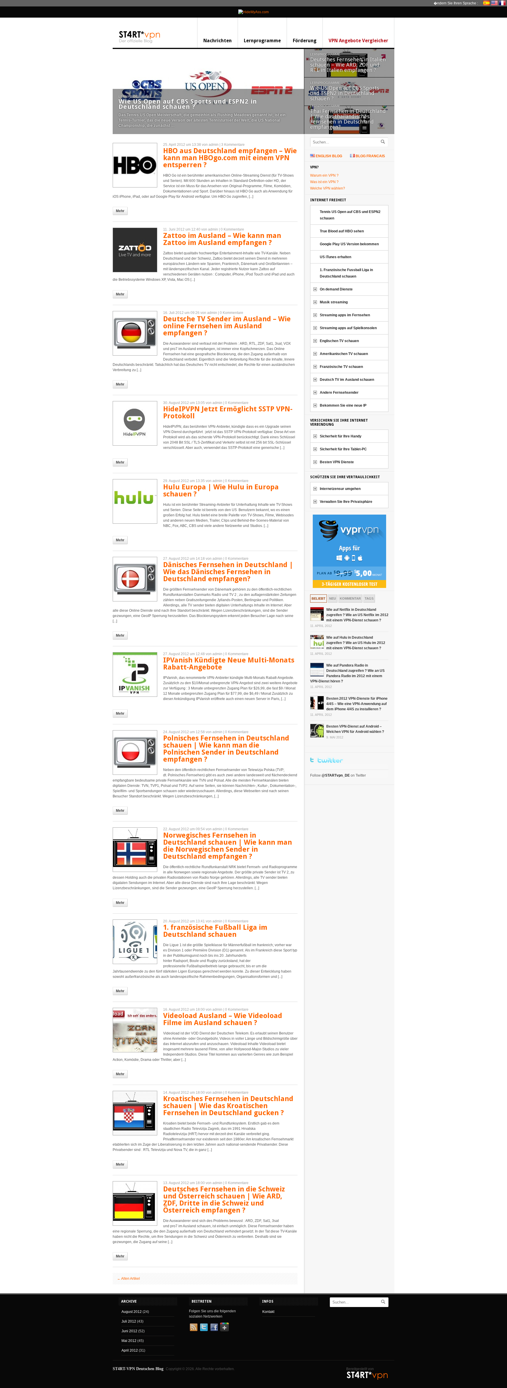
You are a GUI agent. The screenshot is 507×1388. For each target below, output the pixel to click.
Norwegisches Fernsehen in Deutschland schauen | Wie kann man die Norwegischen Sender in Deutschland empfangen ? (227, 845)
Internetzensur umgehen (340, 489)
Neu (332, 598)
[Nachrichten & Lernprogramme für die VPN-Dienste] (140, 43)
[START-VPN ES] (487, 3)
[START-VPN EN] (495, 3)
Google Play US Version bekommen (349, 244)
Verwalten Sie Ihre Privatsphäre (346, 502)
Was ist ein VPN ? (324, 182)
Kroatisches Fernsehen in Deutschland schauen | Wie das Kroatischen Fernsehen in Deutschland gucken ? (228, 1106)
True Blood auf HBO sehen (342, 231)
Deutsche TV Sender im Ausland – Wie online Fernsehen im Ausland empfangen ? (227, 326)
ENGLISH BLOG (329, 156)
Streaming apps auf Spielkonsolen (348, 328)
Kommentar (350, 598)
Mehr (120, 211)
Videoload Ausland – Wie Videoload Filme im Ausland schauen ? (222, 1019)
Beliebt (318, 598)
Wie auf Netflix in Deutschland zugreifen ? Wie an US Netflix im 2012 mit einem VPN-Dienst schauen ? (357, 615)
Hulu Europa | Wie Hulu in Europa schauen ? (221, 490)
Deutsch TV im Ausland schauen (347, 380)
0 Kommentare (232, 229)
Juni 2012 (129, 1331)
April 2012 (129, 1350)
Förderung (305, 40)
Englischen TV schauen (339, 341)
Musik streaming (334, 302)
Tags (369, 598)
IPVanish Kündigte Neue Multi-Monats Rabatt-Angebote (228, 663)
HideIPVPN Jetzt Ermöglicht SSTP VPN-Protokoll (228, 412)
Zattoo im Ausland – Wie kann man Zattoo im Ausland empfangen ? (222, 239)
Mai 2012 (128, 1341)
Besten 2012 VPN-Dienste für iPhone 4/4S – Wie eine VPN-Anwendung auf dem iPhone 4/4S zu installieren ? (357, 703)
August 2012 (131, 1312)
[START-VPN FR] (503, 3)
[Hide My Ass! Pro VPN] (253, 12)
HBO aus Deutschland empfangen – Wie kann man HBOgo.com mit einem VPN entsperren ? (230, 158)
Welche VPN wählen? (327, 188)
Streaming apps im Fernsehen (345, 315)
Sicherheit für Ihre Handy (340, 436)
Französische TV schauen (341, 367)
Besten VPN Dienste (337, 462)
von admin (210, 145)
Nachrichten (217, 40)
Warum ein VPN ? (324, 175)
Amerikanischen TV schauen (344, 354)
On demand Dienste (336, 289)
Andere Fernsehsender (339, 392)
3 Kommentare (233, 145)
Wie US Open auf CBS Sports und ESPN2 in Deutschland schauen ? (188, 104)
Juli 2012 (128, 1321)
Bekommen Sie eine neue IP (343, 405)
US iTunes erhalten (335, 257)
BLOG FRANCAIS (370, 156)
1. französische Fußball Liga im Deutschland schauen (215, 931)
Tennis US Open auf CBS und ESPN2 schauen (350, 215)
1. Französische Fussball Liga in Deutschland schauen (346, 273)
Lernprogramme (262, 40)
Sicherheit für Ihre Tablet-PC (343, 449)
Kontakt (268, 1312)
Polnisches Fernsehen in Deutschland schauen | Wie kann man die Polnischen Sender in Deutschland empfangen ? (226, 748)
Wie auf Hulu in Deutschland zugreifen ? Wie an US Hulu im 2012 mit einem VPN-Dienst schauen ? (355, 642)
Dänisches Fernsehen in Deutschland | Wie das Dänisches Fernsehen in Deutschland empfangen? (228, 572)
